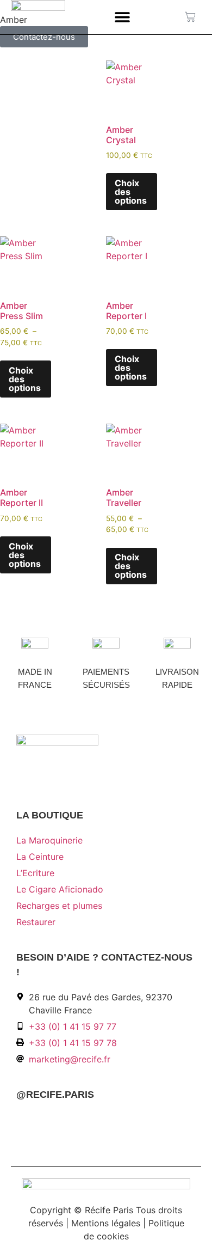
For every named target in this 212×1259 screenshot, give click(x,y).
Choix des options (131, 192)
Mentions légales (105, 1223)
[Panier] (190, 17)
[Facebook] (24, 1120)
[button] (122, 17)
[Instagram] (41, 1120)
